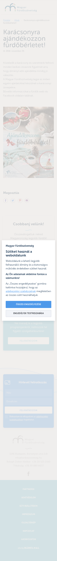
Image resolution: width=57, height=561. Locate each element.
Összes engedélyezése (28, 304)
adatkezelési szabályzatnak (21, 291)
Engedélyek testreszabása (28, 313)
